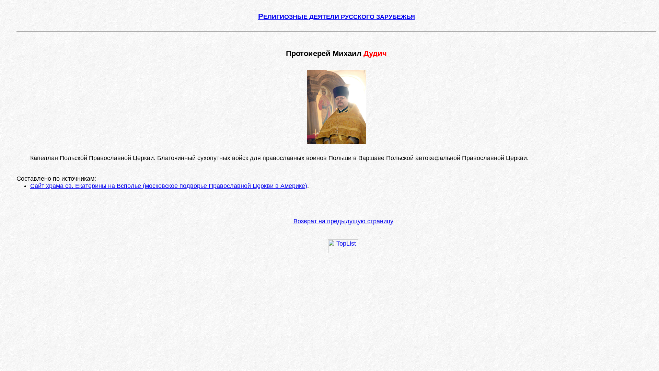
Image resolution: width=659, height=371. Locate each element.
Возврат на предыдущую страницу (343, 221)
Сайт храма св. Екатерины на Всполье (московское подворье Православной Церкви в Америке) (168, 185)
